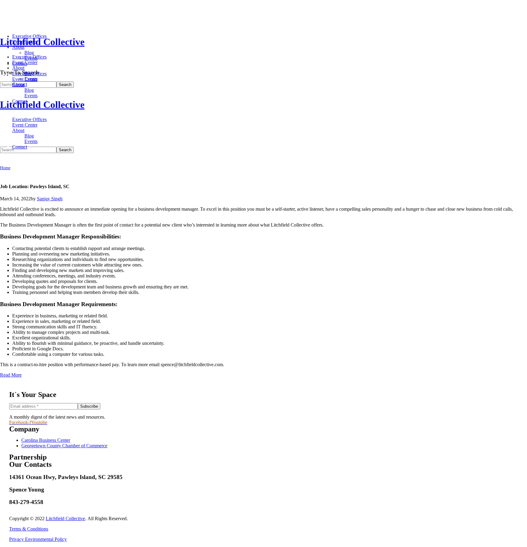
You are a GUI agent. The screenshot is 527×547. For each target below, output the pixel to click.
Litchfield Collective (65, 518)
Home (5, 168)
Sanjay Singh (50, 198)
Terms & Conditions (28, 528)
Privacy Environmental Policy (38, 539)
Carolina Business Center (45, 440)
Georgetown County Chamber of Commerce (64, 445)
